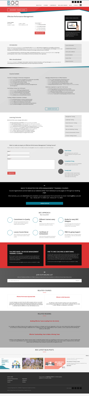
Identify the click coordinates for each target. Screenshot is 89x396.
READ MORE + (69, 365)
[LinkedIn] (73, 388)
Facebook (23, 277)
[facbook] (75, 2)
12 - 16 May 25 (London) (41, 24)
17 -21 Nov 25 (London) (41, 28)
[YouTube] (81, 388)
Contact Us (24, 380)
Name (8, 151)
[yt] (81, 2)
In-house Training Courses (12, 378)
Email (8, 155)
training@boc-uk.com (74, 196)
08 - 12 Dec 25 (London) (41, 29)
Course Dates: (38, 23)
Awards (8, 382)
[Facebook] (75, 388)
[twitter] (78, 2)
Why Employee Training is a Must (73, 361)
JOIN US (77, 280)
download (26, 196)
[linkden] (73, 2)
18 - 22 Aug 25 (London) (41, 26)
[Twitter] (78, 388)
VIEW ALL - (87, 355)
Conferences (10, 380)
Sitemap (24, 382)
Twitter (33, 277)
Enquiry (9, 158)
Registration (24, 378)
